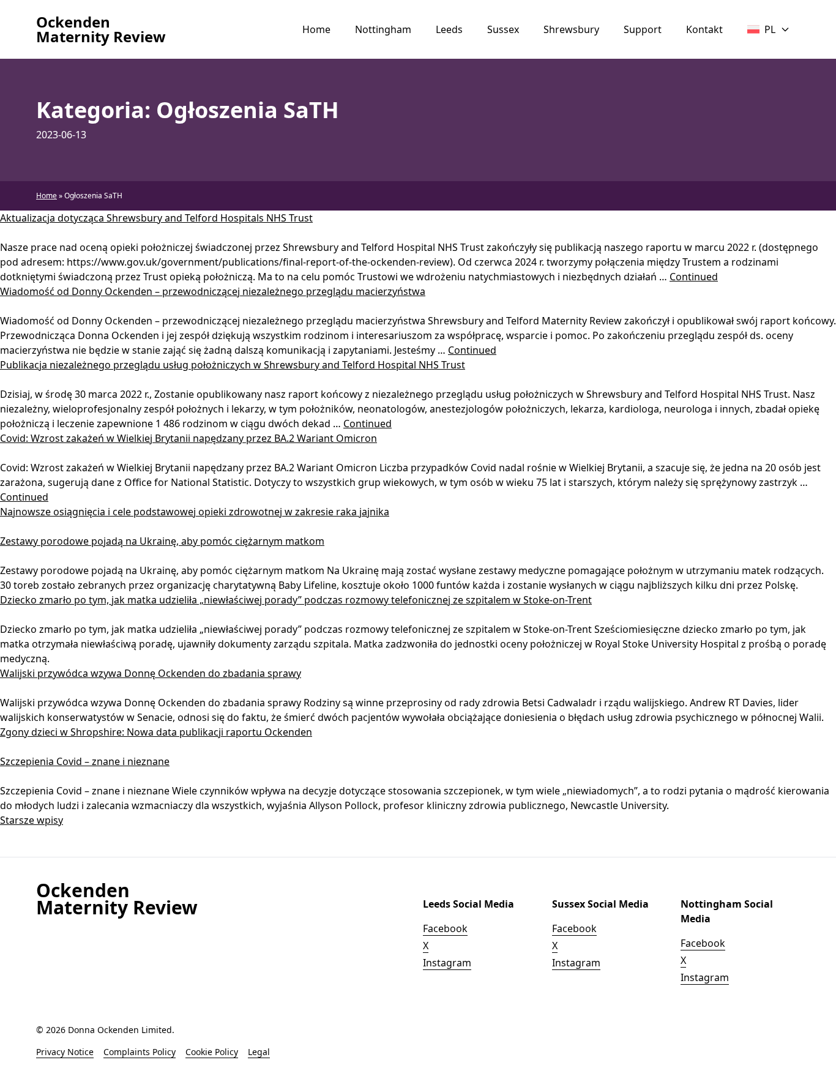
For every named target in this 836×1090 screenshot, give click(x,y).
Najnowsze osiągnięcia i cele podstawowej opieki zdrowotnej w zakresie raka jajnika (194, 511)
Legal (259, 1052)
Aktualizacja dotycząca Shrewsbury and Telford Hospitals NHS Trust (156, 218)
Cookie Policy (211, 1052)
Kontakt (704, 29)
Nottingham (383, 29)
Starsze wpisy (31, 820)
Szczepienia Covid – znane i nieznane (85, 761)
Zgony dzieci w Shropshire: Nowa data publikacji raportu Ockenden (156, 732)
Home (316, 29)
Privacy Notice (65, 1052)
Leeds (449, 29)
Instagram (447, 962)
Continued (694, 276)
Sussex (503, 29)
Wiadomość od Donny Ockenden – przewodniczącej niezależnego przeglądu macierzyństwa (212, 291)
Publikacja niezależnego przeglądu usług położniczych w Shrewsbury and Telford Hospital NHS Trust (232, 364)
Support (643, 29)
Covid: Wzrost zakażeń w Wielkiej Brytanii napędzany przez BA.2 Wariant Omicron (188, 438)
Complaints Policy (139, 1052)
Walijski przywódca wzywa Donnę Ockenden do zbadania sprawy (150, 673)
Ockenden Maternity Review (101, 29)
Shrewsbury (571, 29)
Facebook (445, 928)
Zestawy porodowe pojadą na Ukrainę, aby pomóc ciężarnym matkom (162, 541)
